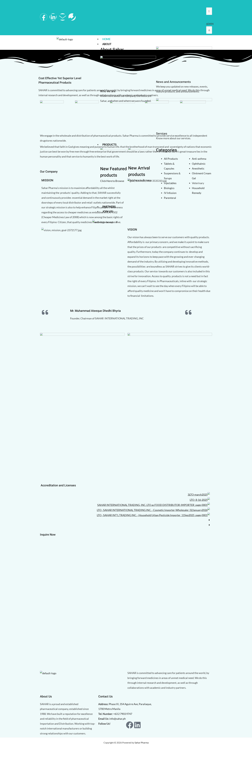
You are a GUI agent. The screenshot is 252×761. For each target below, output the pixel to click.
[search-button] (209, 18)
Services (161, 133)
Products (109, 144)
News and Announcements (173, 82)
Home (106, 39)
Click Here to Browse (112, 180)
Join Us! (107, 211)
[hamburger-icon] (209, 40)
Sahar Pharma (142, 742)
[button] (126, 520)
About (106, 44)
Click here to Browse (140, 180)
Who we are (108, 91)
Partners (109, 206)
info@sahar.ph (117, 718)
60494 (210, 23)
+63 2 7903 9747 (122, 713)
